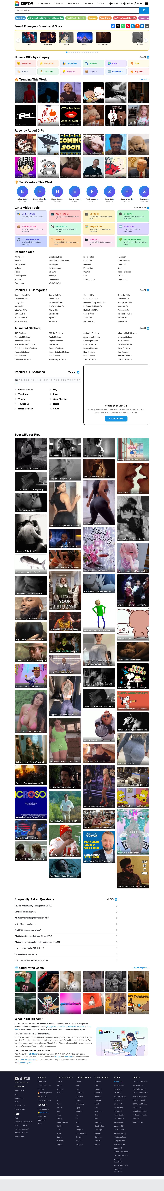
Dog (58, 1111)
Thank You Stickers (23, 360)
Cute (58, 1100)
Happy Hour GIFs (125, 303)
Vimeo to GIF (118, 1148)
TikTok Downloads (140, 1115)
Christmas (98, 1093)
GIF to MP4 (118, 1104)
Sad (77, 1085)
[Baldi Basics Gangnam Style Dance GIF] (99, 613)
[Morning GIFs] (70, 981)
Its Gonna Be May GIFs (92, 306)
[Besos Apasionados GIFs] (70, 115)
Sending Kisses (124, 272)
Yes (77, 1119)
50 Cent (97, 1144)
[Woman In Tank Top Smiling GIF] (31, 830)
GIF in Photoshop (139, 1089)
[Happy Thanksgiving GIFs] (138, 1003)
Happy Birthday (25, 409)
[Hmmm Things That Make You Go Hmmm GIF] (31, 608)
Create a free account (28, 1060)
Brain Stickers (123, 341)
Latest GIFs (42, 1082)
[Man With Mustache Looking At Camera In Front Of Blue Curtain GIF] (116, 144)
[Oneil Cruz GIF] (20, 18)
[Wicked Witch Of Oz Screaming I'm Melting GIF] (65, 643)
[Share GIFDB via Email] (147, 26)
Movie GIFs (53, 310)
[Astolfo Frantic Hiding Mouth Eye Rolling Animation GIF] (133, 558)
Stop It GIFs (122, 318)
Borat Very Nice (55, 257)
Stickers (58, 3)
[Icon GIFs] (70, 92)
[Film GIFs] (25, 115)
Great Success (124, 261)
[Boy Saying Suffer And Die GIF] (25, 167)
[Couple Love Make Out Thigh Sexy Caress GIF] (31, 481)
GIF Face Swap (119, 1085)
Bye (77, 1122)
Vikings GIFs (54, 321)
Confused (79, 1111)
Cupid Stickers (124, 348)
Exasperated (88, 257)
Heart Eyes (53, 264)
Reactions (72, 3)
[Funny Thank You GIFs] (138, 115)
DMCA (17, 1102)
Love (55, 394)
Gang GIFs (19, 303)
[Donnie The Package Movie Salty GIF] (31, 851)
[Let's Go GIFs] (48, 1003)
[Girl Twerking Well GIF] (99, 502)
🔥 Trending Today (45, 1093)
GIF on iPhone (138, 1085)
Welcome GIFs (89, 321)
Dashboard (42, 1120)
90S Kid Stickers (56, 333)
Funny (59, 1115)
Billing (40, 1124)
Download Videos (140, 1111)
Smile (120, 276)
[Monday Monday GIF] (146, 18)
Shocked (79, 1141)
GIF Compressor (120, 1096)
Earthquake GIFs (21, 299)
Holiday (59, 1126)
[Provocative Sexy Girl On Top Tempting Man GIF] (65, 559)
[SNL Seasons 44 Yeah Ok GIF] (65, 665)
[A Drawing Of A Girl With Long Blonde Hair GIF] (45, 18)
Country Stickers (56, 348)
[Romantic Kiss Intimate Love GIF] (99, 469)
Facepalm (122, 257)
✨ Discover (42, 1096)
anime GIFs (61, 1027)
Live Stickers (54, 356)
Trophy (21, 399)
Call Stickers (54, 344)
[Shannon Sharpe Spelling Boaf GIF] (65, 538)
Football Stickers (22, 352)
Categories (43, 3)
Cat (58, 1096)
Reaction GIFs (138, 1122)
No (77, 1115)
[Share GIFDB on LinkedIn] (142, 26)
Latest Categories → (141, 968)
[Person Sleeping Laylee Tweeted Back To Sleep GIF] (93, 144)
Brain (97, 1115)
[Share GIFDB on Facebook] (113, 26)
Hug (55, 389)
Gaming (59, 1119)
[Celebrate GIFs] (25, 1003)
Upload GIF (42, 1116)
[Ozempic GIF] (93, 18)
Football (98, 1096)
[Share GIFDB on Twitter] (118, 26)
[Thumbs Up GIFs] (93, 981)
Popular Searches (44, 1100)
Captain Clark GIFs (22, 295)
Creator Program (25, 1062)
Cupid (97, 1085)
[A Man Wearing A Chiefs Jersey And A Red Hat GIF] (65, 841)
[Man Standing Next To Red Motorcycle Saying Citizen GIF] (133, 798)
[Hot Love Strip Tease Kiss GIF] (65, 447)
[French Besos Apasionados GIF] (133, 478)
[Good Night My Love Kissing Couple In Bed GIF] (99, 677)
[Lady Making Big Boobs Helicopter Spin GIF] (99, 650)
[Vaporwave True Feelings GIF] (133, 831)
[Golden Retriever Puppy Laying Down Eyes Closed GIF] (138, 144)
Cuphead (98, 1089)
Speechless (54, 279)
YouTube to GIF (119, 1144)
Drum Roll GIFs (124, 295)
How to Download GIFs (23, 1122)
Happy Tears (20, 264)
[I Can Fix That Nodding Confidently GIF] (31, 652)
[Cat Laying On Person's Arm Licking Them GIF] (70, 167)
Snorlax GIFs (88, 314)
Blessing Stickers (90, 341)
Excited (78, 1100)
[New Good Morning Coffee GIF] (99, 549)
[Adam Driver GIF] (105, 18)
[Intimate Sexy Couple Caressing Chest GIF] (133, 722)
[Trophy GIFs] (25, 981)
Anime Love (19, 257)
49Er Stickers (20, 333)
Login (139, 3)
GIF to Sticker (119, 1130)
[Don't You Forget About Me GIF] (125, 18)
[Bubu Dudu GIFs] (93, 92)
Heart (56, 404)
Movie (59, 1133)
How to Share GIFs (21, 1125)
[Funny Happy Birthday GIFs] (93, 115)
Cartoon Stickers (90, 344)
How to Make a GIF (22, 1129)
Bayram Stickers (56, 341)
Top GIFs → (144, 79)
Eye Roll (78, 1137)
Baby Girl (98, 1122)
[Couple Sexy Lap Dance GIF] (99, 753)
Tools (100, 3)
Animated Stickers (22, 337)
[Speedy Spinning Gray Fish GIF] (31, 564)
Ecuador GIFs (123, 299)
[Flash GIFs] (25, 92)
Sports (59, 1144)
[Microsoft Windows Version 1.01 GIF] (31, 803)
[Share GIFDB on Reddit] (137, 26)
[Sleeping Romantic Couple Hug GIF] (133, 518)
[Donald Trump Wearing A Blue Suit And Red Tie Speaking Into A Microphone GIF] (138, 167)
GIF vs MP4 (137, 1108)
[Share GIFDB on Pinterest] (128, 26)
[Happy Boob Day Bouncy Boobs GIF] (65, 740)
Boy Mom (98, 1137)
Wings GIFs (122, 321)
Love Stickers (89, 356)
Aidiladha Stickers (91, 333)
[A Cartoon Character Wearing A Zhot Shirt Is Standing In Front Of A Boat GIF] (48, 144)
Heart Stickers (89, 352)
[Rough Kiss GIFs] (116, 92)
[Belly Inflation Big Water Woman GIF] (31, 749)
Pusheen (60, 1141)
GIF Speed (118, 1111)
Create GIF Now (116, 419)
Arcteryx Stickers (125, 337)
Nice (119, 268)
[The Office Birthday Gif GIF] (75, 18)
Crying (78, 1108)
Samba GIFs (20, 314)
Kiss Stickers (20, 356)
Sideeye (52, 276)
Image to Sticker (120, 1133)
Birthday (60, 1089)
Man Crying (88, 268)
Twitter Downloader (121, 1155)
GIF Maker (117, 1089)
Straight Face (89, 279)
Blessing (98, 1133)
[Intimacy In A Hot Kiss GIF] (31, 533)
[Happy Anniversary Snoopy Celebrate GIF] (133, 701)
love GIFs (80, 1027)
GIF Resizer (118, 1100)
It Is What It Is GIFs (56, 306)
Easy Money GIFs (90, 299)
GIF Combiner (119, 1119)
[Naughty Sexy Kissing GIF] (99, 447)
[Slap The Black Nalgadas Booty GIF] (31, 631)
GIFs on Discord (139, 1100)
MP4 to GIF (118, 1093)
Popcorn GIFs (123, 310)
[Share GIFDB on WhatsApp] (123, 26)
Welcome (79, 1144)
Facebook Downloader (118, 1170)
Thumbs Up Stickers (57, 360)
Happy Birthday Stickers (59, 352)
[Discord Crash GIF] (99, 726)
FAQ (16, 1118)
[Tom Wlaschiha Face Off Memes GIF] (65, 868)
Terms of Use (20, 1109)
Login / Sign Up (43, 1109)
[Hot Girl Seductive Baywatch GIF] (31, 711)
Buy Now (98, 1141)
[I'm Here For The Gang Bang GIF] (65, 777)
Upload (129, 3)
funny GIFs (51, 1027)
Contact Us (19, 1098)
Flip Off (18, 261)
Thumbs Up (23, 404)
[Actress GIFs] (116, 981)
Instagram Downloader (118, 1160)
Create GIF (117, 3)
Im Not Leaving (55, 268)
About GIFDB (19, 1091)
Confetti (98, 1100)
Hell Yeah (87, 264)
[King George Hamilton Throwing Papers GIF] (133, 590)
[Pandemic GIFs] (70, 1003)
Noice (17, 272)
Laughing (79, 1096)
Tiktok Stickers (89, 360)
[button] (18, 40)
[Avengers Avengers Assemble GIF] (31, 775)
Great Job (87, 261)
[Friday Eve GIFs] (116, 1003)
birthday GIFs (71, 1027)
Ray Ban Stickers (125, 356)
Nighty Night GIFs (90, 310)
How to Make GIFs (140, 1082)
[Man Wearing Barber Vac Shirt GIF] (93, 167)
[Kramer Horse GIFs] (138, 981)
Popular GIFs (19, 1136)
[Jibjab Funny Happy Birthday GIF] (31, 676)
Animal (59, 1082)
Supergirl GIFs (21, 321)
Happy (78, 1082)
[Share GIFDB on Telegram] (133, 26)
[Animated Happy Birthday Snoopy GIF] (133, 676)
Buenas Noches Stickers (25, 344)
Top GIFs (41, 1089)
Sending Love (20, 276)
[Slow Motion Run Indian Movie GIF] (65, 807)
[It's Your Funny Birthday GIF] (65, 590)
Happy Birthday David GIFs (94, 303)
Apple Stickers (55, 337)
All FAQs (111, 899)
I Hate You (122, 264)
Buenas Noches (25, 389)
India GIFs (19, 306)
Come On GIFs (55, 295)
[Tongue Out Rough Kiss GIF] (65, 470)
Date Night (99, 1130)
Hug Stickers (123, 352)
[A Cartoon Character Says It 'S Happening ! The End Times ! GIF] (25, 144)
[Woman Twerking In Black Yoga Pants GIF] (65, 504)
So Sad (18, 279)
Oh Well (86, 272)
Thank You (23, 394)
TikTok (57, 1057)
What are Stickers (21, 1133)
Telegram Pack (119, 1141)
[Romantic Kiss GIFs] (48, 92)
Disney (59, 1108)
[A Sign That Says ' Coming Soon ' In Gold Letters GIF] (70, 144)
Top (16, 380)
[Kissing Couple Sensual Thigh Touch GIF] (99, 698)
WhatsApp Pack (120, 1137)
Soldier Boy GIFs (125, 314)
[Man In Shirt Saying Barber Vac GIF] (48, 167)
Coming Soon (100, 1126)
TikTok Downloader (121, 1152)
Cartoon (60, 1093)
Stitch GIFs (87, 318)
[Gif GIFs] (48, 981)
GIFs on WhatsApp (140, 1096)
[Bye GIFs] (93, 1003)
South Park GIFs (21, 318)
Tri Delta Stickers (125, 360)
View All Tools (140, 208)
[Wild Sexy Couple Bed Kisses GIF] (31, 454)
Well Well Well (55, 283)
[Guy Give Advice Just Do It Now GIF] (133, 872)
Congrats (79, 1130)
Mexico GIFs (123, 306)
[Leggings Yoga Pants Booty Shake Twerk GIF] (65, 696)
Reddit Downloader (121, 1165)
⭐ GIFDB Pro (43, 1113)
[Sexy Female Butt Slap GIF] (99, 786)
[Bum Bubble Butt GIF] (133, 749)
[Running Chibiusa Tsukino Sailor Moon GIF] (133, 449)
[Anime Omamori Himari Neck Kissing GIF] (99, 583)
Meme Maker (119, 1122)
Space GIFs (54, 318)
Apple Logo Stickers (91, 337)
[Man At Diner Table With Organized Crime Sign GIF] (99, 819)
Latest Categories (44, 1085)
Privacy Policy (20, 1105)
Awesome (98, 1111)
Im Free (18, 268)
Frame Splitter (119, 1115)
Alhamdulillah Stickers (127, 333)
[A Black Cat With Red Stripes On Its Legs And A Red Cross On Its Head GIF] (116, 167)
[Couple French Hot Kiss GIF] (31, 502)
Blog (16, 1094)
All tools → (118, 1082)
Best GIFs (136, 1119)
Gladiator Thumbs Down (59, 261)
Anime (59, 1085)
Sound (56, 409)
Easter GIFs (54, 299)
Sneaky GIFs (54, 314)
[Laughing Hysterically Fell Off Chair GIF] (133, 777)
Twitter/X (68, 1057)
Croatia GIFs (88, 295)
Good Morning (60, 399)
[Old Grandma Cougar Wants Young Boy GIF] (65, 621)
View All (143, 57)
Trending (87, 3)
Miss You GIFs (21, 310)
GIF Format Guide (140, 1104)
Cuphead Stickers (90, 348)
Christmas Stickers (126, 344)
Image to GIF (118, 1126)
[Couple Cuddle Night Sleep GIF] (133, 652)
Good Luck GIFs (55, 303)
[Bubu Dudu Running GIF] (133, 624)
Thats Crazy (122, 279)
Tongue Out (19, 283)
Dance (59, 1104)
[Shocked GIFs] (138, 92)
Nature (59, 1137)
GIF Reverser (118, 1108)
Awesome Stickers (22, 341)
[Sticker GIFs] (48, 115)
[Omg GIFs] (116, 115)
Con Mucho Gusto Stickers (26, 348)
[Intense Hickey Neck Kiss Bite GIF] (31, 585)
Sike (85, 276)
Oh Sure (52, 272)
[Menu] (146, 3)
